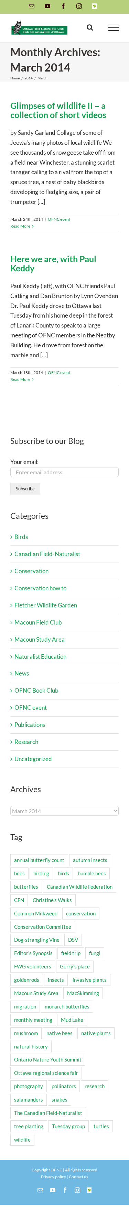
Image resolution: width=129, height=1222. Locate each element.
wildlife (22, 1139)
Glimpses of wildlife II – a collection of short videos (58, 110)
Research (26, 741)
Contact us (78, 1176)
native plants (96, 1033)
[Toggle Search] (90, 27)
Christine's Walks (52, 900)
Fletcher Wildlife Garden (45, 605)
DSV (73, 940)
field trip (70, 953)
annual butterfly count (39, 860)
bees (19, 873)
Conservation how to (40, 588)
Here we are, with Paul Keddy (53, 263)
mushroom (26, 1033)
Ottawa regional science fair (46, 1073)
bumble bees (92, 873)
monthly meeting (33, 1020)
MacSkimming (83, 993)
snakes (59, 1099)
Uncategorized (33, 758)
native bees (59, 1033)
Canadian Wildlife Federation (79, 887)
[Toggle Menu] (114, 28)
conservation (81, 913)
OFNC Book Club (36, 690)
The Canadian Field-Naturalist (48, 1113)
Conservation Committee (42, 927)
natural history (31, 1046)
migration (25, 1006)
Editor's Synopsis (33, 953)
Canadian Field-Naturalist (47, 553)
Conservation (31, 571)
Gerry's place (75, 966)
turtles (101, 1126)
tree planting (28, 1126)
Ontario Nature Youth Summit (48, 1059)
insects (56, 980)
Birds (21, 536)
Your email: (24, 461)
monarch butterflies (67, 1006)
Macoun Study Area (39, 639)
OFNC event (59, 219)
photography (28, 1086)
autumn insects (90, 860)
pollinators (64, 1086)
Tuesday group (68, 1126)
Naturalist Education (40, 656)
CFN (19, 900)
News (21, 673)
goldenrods (26, 980)
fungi (94, 953)
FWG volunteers (32, 966)
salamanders (28, 1099)
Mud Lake (72, 1020)
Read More (20, 226)
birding (41, 873)
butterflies (26, 887)
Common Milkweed (35, 913)
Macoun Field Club (38, 622)
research (95, 1086)
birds (63, 873)
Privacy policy (53, 1176)
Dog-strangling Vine (37, 940)
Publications (29, 724)
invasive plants (90, 980)
